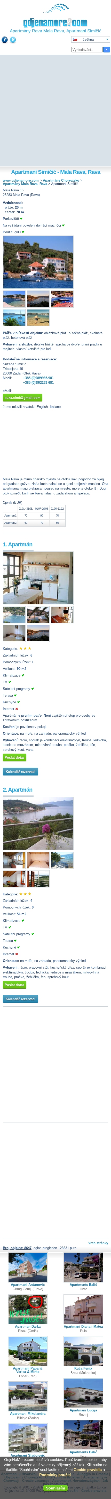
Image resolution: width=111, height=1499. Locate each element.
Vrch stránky (98, 1243)
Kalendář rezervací (20, 772)
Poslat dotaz (15, 758)
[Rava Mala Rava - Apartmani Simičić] (38, 288)
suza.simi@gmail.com (23, 398)
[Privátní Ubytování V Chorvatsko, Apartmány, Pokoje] (55, 11)
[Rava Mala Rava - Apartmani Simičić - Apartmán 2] (38, 849)
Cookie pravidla (88, 1469)
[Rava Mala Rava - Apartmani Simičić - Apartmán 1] (38, 604)
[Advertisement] (55, 111)
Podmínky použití (55, 1475)
